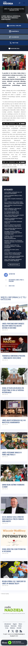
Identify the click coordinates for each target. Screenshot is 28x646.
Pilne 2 (21, 280)
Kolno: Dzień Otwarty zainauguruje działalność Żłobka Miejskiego (13, 260)
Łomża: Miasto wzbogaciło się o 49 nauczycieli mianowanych (13, 192)
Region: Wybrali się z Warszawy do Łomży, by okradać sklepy (12, 209)
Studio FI (12, 636)
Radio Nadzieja (19, 634)
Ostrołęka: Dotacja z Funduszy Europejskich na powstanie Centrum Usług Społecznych (13, 233)
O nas (6, 628)
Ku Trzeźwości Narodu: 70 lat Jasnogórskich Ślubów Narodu (11, 212)
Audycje (7, 626)
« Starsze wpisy (5, 593)
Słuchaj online (14, 25)
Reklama (12, 628)
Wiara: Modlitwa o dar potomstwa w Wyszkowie (13, 205)
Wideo (20, 626)
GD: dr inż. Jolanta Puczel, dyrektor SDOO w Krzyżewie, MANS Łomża (12, 225)
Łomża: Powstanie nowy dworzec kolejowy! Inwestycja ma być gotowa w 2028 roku (13, 325)
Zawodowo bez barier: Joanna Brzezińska (11, 250)
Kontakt (19, 628)
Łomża (17, 280)
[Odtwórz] (4, 123)
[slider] (23, 123)
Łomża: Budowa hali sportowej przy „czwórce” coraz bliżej (13, 228)
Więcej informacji (13, 264)
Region (15, 624)
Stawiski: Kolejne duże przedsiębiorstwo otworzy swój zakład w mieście (14, 256)
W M (14, 274)
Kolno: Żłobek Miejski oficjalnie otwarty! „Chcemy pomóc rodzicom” (14, 215)
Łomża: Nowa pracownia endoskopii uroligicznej (13, 222)
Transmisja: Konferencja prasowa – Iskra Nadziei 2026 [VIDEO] (13, 357)
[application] (14, 123)
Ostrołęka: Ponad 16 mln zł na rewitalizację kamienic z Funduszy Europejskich (12, 246)
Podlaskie (11, 281)
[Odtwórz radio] (9, 642)
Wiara (20, 624)
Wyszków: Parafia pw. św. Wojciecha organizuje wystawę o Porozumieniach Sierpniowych (13, 242)
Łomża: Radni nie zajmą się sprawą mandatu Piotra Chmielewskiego (12, 253)
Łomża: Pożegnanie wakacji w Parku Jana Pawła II (13, 196)
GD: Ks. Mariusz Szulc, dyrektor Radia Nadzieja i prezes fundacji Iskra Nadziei (13, 202)
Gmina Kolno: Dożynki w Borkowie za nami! (13, 199)
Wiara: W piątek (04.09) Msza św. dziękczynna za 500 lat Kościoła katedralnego (13, 390)
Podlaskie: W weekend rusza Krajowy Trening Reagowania (13, 219)
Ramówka (13, 626)
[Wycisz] (19, 123)
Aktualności (12, 280)
